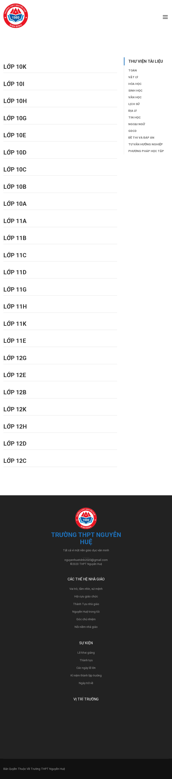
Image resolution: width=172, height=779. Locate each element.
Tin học (134, 117)
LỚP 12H (15, 426)
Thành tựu (86, 660)
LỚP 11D (14, 272)
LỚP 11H (15, 306)
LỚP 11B (14, 238)
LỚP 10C (14, 169)
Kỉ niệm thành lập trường (86, 675)
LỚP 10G (14, 118)
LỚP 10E (14, 135)
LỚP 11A (14, 221)
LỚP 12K (14, 409)
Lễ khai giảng (86, 652)
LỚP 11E (14, 340)
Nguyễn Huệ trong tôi (86, 611)
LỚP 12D (14, 443)
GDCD (132, 131)
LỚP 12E (14, 375)
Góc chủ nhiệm (86, 619)
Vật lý (133, 77)
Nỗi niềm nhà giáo (86, 627)
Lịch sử (134, 104)
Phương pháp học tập (146, 151)
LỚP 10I (13, 84)
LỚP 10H (15, 101)
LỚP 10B (14, 186)
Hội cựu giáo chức (86, 596)
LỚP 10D (14, 152)
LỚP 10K (14, 66)
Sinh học (135, 90)
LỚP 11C (14, 255)
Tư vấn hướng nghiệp (145, 144)
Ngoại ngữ (136, 124)
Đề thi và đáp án (141, 137)
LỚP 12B (14, 392)
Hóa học (135, 84)
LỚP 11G (14, 289)
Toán (132, 70)
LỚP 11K (14, 323)
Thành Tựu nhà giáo (86, 604)
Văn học (135, 97)
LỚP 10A (14, 203)
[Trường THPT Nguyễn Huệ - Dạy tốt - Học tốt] (15, 17)
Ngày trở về (86, 683)
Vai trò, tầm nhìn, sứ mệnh (86, 588)
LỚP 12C (14, 460)
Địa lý (132, 110)
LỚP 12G (14, 358)
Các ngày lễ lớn (86, 668)
